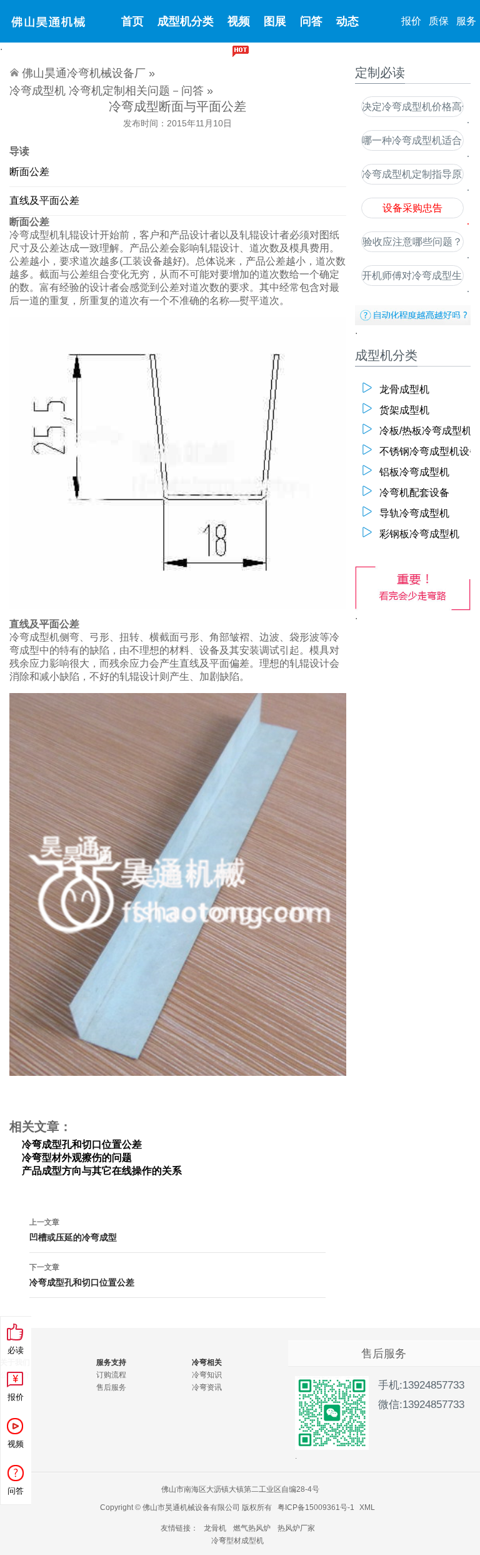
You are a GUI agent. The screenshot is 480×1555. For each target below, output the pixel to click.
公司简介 (15, 1374)
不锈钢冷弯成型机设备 (420, 451)
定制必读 (221, 64)
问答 (311, 21)
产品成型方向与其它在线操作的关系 (102, 1170)
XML (367, 1507)
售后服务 (111, 1387)
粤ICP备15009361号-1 (316, 1507)
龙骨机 (215, 1528)
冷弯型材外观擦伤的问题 (77, 1157)
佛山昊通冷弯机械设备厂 (84, 73)
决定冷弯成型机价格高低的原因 (412, 106)
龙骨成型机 (404, 389)
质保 (439, 21)
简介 (269, 64)
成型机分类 (186, 21)
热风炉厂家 (296, 1528)
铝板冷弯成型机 (414, 472)
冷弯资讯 (207, 1387)
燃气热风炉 (252, 1528)
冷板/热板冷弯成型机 (420, 430)
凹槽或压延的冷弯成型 (73, 1230)
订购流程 (111, 1374)
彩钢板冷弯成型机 (419, 534)
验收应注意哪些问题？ (412, 241)
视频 (239, 21)
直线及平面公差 (44, 200)
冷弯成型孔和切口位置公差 (82, 1144)
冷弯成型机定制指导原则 (412, 174)
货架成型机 (404, 410)
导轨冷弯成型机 (414, 513)
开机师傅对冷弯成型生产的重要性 (412, 275)
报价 (411, 21)
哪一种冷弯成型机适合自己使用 (412, 140)
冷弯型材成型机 (237, 1540)
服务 (466, 21)
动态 (347, 21)
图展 (275, 21)
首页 (132, 21)
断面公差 (29, 171)
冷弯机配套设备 (414, 492)
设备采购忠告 (412, 208)
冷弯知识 (207, 1374)
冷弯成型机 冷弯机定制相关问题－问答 (106, 90)
